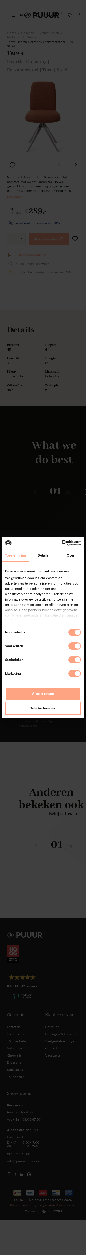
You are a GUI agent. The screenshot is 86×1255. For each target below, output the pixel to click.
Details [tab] (43, 555)
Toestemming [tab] (15, 555)
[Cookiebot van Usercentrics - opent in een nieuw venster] (62, 543)
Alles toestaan (43, 694)
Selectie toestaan (43, 708)
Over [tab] (70, 555)
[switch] (74, 646)
